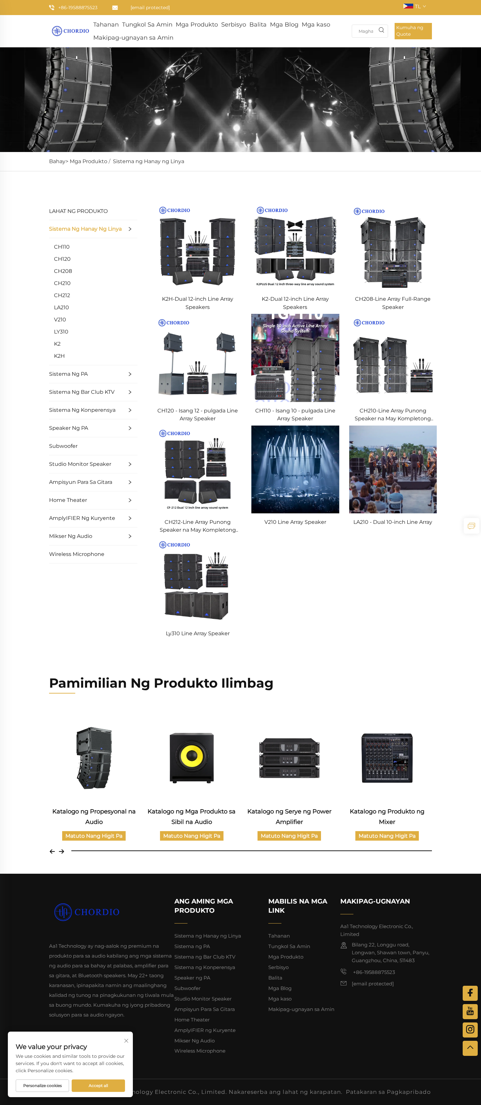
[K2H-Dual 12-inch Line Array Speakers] (197, 246)
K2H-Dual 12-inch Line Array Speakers (197, 303)
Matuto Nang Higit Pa (93, 836)
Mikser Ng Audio (70, 536)
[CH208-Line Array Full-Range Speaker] (393, 246)
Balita (258, 24)
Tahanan (106, 24)
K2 (57, 344)
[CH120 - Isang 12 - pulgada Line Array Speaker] (197, 357)
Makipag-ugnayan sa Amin (133, 37)
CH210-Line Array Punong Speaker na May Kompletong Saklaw (393, 415)
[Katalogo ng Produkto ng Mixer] (387, 758)
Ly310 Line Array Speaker (198, 633)
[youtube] (470, 1011)
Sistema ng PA (68, 374)
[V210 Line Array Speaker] (295, 469)
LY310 (61, 332)
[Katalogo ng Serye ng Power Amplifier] (289, 758)
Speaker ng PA (68, 428)
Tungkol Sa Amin (147, 24)
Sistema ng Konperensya (82, 410)
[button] (52, 851)
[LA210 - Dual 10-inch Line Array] (393, 469)
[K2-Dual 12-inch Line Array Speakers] (295, 246)
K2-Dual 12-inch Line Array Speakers (295, 303)
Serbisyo (233, 24)
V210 (60, 319)
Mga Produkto (197, 24)
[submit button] (381, 31)
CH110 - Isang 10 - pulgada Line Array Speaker (295, 415)
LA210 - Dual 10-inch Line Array (392, 522)
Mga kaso (316, 24)
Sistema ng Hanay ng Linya (148, 161)
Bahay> (59, 161)
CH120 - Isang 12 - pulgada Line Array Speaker (197, 415)
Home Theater (68, 500)
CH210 (62, 283)
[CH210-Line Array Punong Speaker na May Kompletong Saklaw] (393, 357)
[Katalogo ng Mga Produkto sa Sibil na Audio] (192, 758)
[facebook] (470, 993)
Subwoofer (63, 446)
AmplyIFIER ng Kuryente (82, 518)
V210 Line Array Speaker (295, 522)
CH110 (62, 247)
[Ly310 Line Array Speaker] (197, 580)
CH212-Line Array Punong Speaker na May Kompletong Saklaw (198, 526)
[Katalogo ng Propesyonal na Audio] (94, 758)
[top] (470, 1048)
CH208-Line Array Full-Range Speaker (393, 303)
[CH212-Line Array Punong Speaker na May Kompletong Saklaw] (197, 469)
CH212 (62, 295)
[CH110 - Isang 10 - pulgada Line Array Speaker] (295, 357)
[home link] (70, 31)
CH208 (63, 271)
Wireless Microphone (76, 554)
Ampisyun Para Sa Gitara (80, 482)
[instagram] (470, 1030)
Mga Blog (284, 24)
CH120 (62, 259)
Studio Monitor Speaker (80, 464)
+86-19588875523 (78, 7)
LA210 (61, 307)
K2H (59, 356)
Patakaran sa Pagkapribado (388, 1092)
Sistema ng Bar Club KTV (82, 392)
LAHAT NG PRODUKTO (78, 211)
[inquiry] (471, 526)
